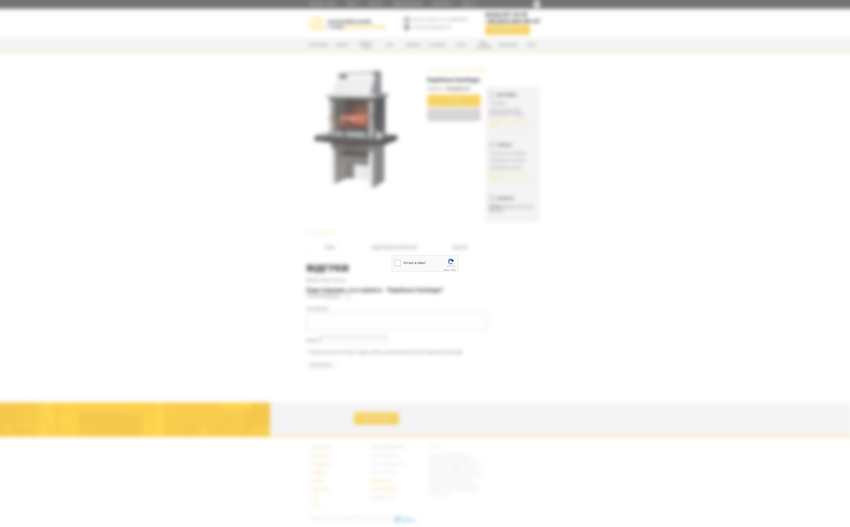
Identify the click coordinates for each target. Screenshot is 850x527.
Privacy (446, 270)
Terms (453, 270)
